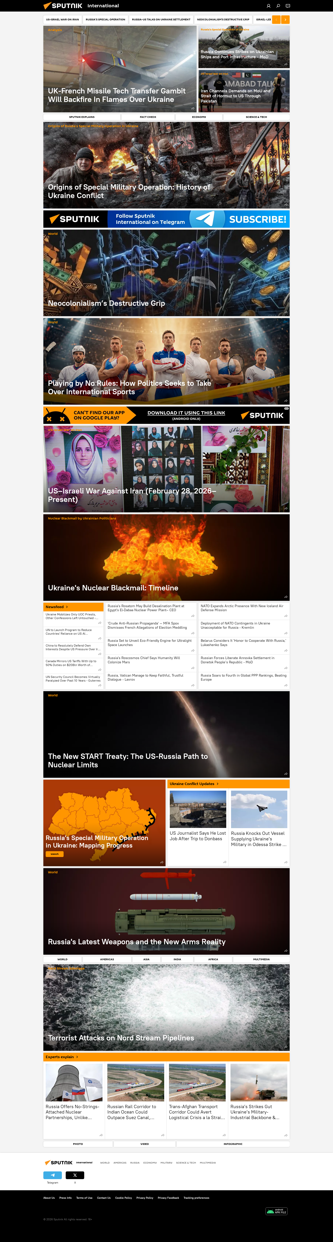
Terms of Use (84, 1197)
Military (166, 1162)
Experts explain (60, 1057)
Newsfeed (55, 607)
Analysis (55, 30)
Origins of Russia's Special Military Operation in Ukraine (93, 126)
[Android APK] (276, 1211)
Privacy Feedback (168, 1197)
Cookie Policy (123, 1197)
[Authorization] (268, 6)
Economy (150, 1162)
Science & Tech (186, 1162)
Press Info (65, 1197)
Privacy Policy (144, 1197)
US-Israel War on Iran (214, 74)
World (53, 234)
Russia (135, 1162)
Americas (120, 1162)
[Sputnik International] (64, 10)
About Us (49, 1197)
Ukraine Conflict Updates (192, 784)
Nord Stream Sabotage (66, 969)
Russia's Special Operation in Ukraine (225, 29)
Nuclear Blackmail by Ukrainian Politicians (82, 519)
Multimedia (208, 1162)
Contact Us (104, 1197)
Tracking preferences (196, 1197)
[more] (192, 108)
